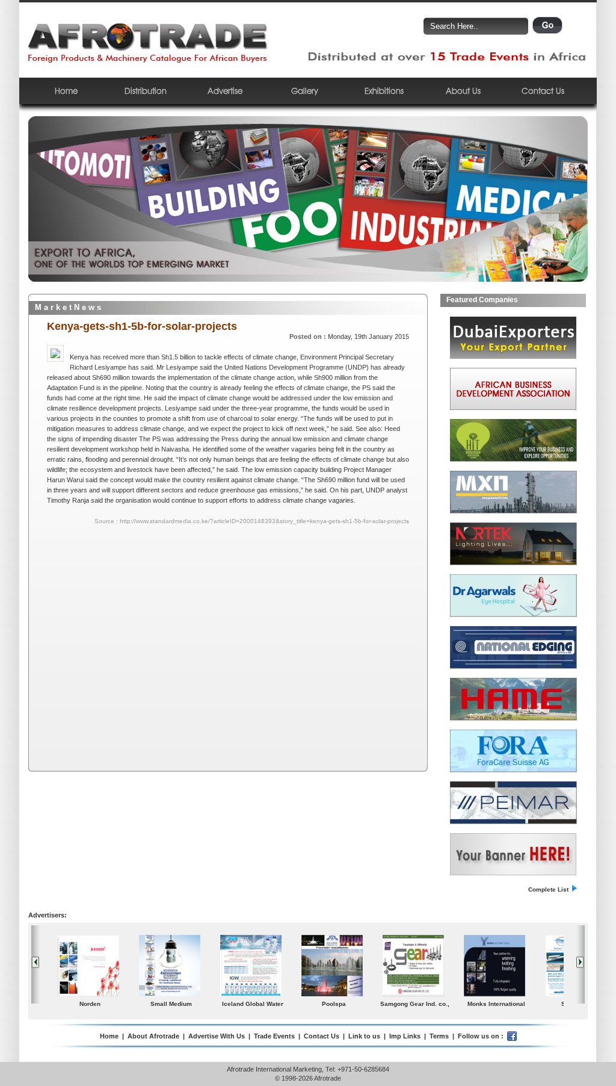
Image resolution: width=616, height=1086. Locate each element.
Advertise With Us (216, 1036)
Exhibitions (384, 90)
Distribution (146, 90)
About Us (463, 90)
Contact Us (543, 90)
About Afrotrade (153, 1036)
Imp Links (404, 1036)
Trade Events (274, 1036)
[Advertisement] (151, 613)
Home (66, 90)
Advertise (225, 90)
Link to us (364, 1036)
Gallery (304, 90)
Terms (439, 1036)
